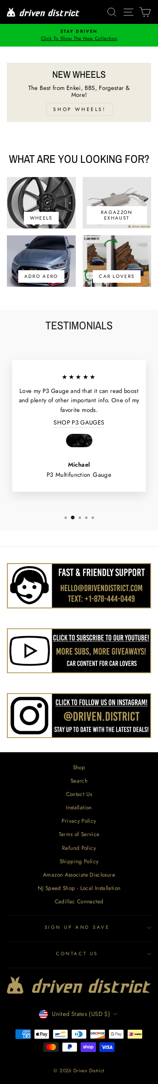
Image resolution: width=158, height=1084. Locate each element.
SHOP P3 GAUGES (78, 422)
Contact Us (79, 794)
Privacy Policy (79, 821)
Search (79, 781)
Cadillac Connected (79, 901)
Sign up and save (77, 927)
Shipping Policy (79, 861)
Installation (79, 807)
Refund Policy (79, 848)
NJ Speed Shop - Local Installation (79, 888)
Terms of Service (79, 834)
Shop (79, 767)
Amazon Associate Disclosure (79, 875)
